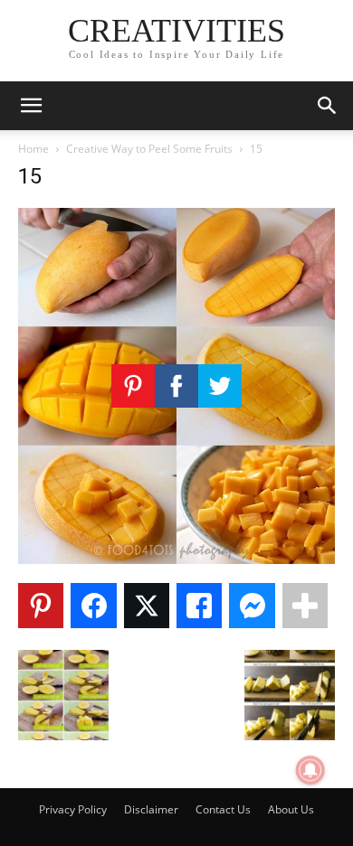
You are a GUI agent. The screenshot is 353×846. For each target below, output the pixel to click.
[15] (176, 559)
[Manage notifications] (310, 770)
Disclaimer (151, 809)
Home (33, 148)
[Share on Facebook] (93, 605)
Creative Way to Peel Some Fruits (149, 148)
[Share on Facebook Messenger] (251, 605)
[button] (31, 105)
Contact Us (223, 809)
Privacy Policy (73, 809)
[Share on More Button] (305, 605)
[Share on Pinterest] (40, 605)
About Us (291, 809)
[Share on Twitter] (146, 605)
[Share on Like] (199, 605)
